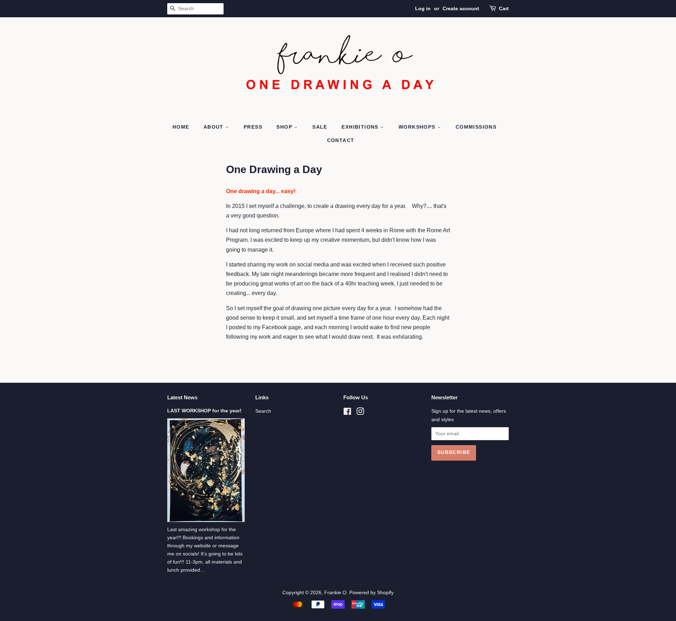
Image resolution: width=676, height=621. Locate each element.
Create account (461, 8)
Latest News (182, 397)
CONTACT (341, 140)
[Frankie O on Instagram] (360, 413)
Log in (423, 8)
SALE (319, 127)
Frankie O (335, 592)
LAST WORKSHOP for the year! (204, 410)
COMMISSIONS (476, 127)
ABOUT (214, 127)
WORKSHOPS (418, 127)
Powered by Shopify (371, 592)
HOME (181, 127)
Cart (504, 8)
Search (263, 411)
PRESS (253, 127)
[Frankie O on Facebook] (347, 413)
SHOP (285, 127)
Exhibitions (361, 127)
